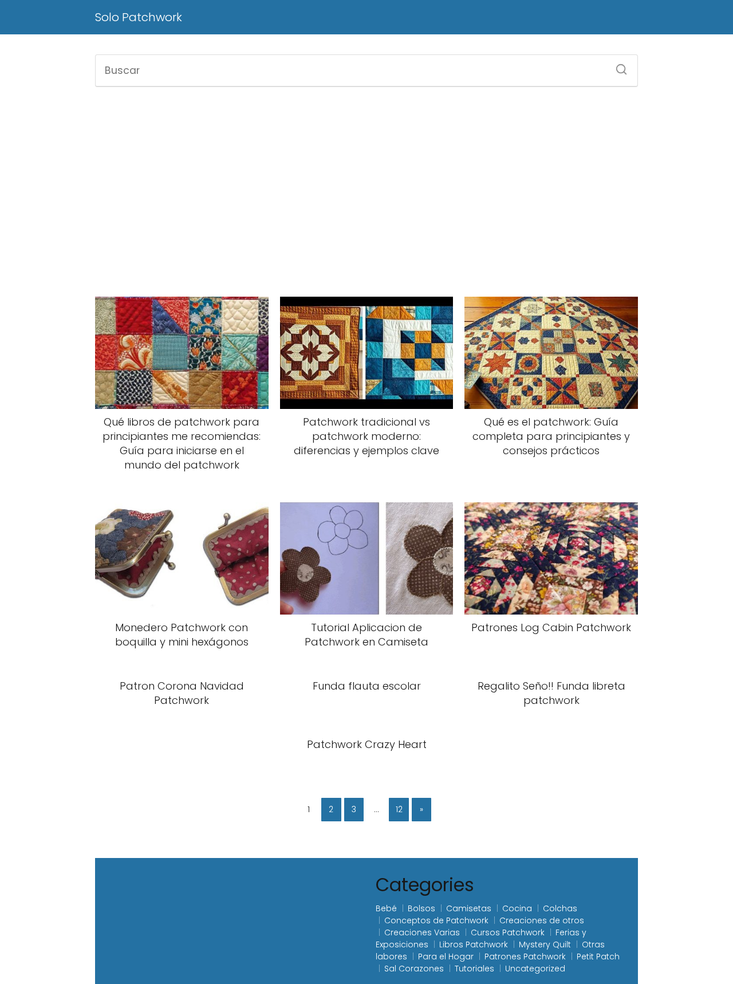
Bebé (386, 908)
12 (399, 809)
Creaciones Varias (422, 932)
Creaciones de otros (541, 920)
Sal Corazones (414, 968)
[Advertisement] (366, 192)
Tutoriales (474, 968)
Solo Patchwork (138, 17)
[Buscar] (617, 65)
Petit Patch (598, 956)
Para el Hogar (446, 956)
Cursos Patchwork (508, 932)
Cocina (517, 908)
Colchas (560, 908)
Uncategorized (535, 968)
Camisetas (468, 908)
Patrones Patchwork (525, 956)
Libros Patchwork (473, 944)
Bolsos (421, 908)
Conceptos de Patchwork (436, 920)
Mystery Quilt (545, 944)
